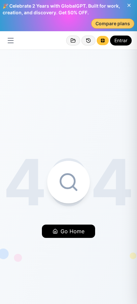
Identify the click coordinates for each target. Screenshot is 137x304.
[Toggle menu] (10, 40)
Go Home (72, 231)
